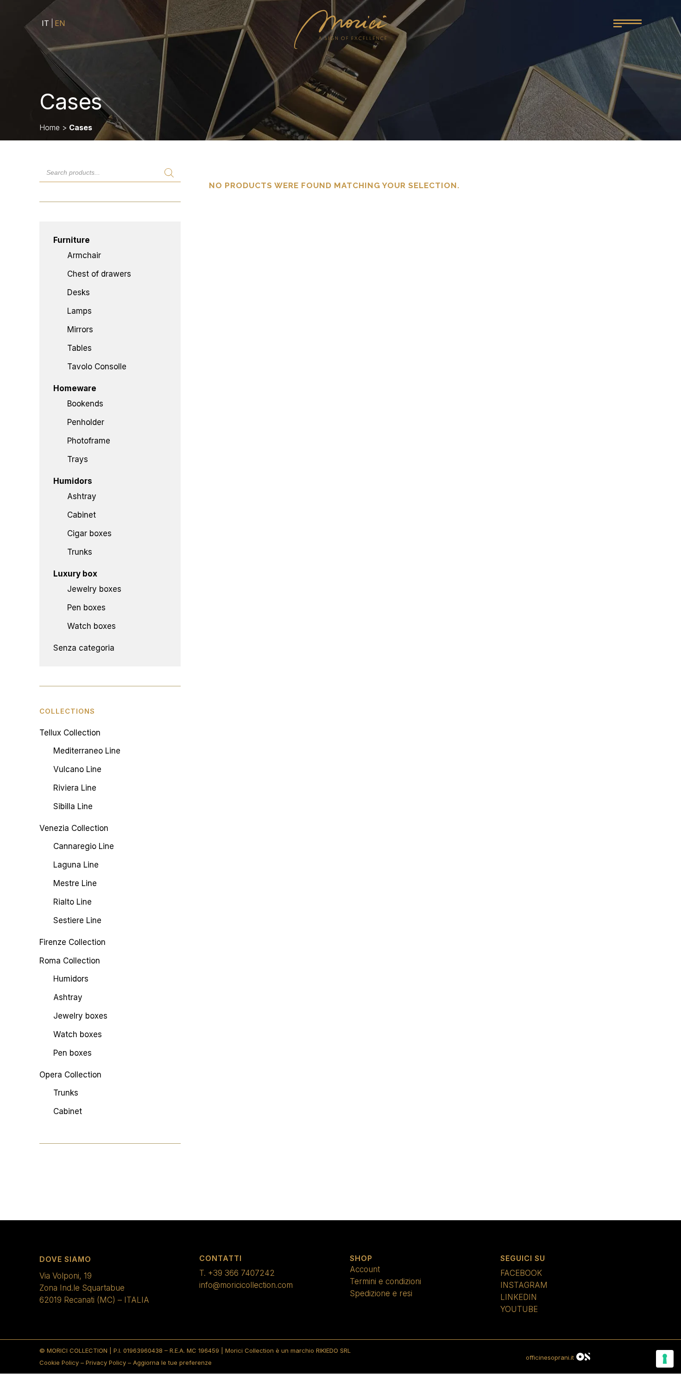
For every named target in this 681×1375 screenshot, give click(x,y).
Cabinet (81, 515)
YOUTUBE (519, 1309)
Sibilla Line (73, 806)
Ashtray (81, 496)
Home (49, 127)
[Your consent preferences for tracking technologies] (665, 1359)
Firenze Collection (72, 942)
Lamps (79, 311)
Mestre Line (75, 883)
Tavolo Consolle (96, 366)
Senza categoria (83, 648)
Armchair (84, 255)
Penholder (85, 422)
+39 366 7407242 (241, 1273)
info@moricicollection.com (246, 1285)
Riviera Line (74, 787)
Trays (77, 459)
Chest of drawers (99, 274)
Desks (78, 292)
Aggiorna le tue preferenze (172, 1362)
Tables (79, 348)
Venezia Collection (73, 828)
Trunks (79, 552)
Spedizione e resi (381, 1293)
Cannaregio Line (83, 846)
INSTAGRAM (524, 1285)
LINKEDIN (518, 1297)
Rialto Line (72, 901)
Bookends (85, 403)
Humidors (72, 481)
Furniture (71, 240)
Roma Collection (69, 960)
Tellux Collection (70, 732)
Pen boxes (86, 607)
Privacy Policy (106, 1362)
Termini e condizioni (385, 1281)
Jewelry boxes (94, 589)
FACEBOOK (521, 1273)
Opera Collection (70, 1074)
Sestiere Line (77, 920)
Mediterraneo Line (86, 750)
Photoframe (88, 440)
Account (365, 1269)
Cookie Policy (59, 1362)
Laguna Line (76, 864)
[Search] (169, 173)
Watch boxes (91, 626)
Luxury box (75, 573)
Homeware (74, 388)
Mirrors (80, 329)
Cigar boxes (89, 533)
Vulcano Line (77, 769)
